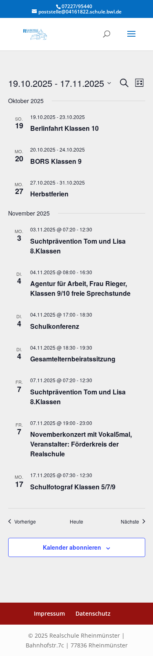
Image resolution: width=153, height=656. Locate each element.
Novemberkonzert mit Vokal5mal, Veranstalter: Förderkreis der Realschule (81, 443)
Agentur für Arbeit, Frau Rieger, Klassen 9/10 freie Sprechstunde (80, 288)
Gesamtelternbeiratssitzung (72, 358)
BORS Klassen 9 (56, 161)
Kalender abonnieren (72, 547)
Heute (76, 521)
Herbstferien (49, 193)
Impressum (49, 613)
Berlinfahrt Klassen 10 (64, 128)
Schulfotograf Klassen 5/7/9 (72, 486)
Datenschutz (93, 613)
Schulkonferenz (54, 326)
